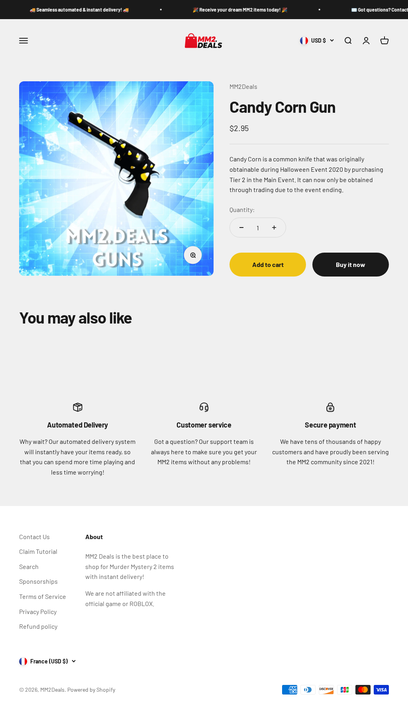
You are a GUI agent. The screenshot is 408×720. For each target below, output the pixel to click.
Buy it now (350, 264)
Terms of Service (42, 596)
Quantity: (242, 209)
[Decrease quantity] (241, 227)
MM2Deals (243, 86)
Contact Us (34, 536)
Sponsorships (38, 581)
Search (29, 566)
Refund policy (38, 626)
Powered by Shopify (91, 689)
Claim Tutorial (38, 551)
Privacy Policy (38, 611)
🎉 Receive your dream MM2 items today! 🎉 (228, 9)
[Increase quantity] (274, 227)
